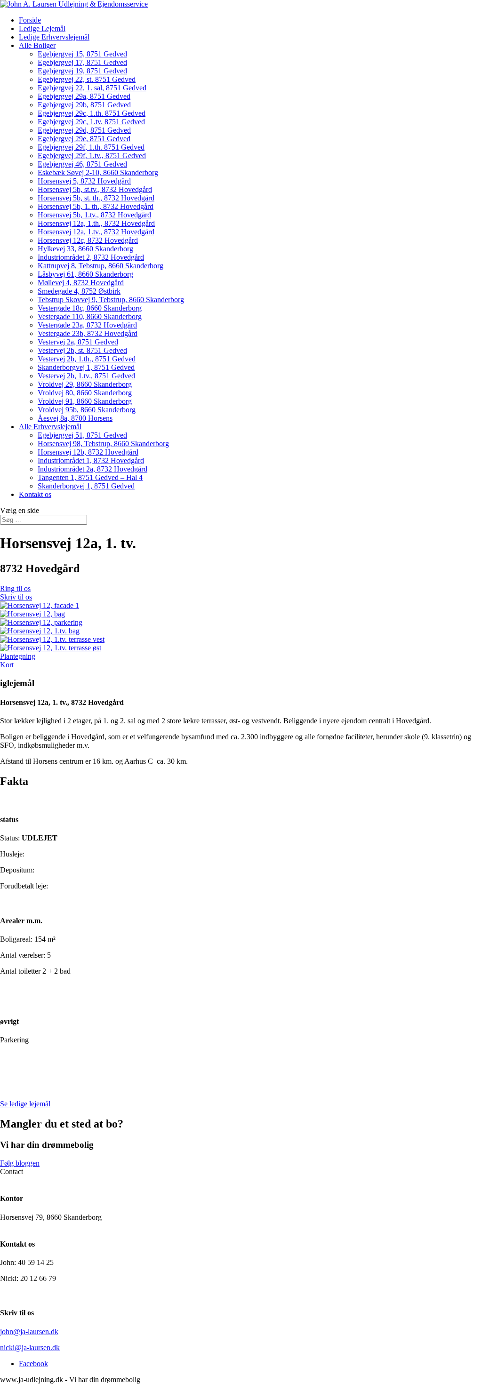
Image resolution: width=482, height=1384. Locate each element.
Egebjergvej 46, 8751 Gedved (82, 164)
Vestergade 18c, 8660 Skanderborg (90, 308)
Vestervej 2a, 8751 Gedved (78, 342)
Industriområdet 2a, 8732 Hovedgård (92, 469)
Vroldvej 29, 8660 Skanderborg (85, 384)
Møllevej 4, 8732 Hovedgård (81, 283)
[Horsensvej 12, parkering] (41, 622)
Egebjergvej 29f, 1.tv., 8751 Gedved (92, 156)
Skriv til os (16, 597)
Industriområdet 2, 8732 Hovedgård (91, 257)
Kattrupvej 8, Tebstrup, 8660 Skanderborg (100, 266)
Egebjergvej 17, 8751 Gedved (82, 62)
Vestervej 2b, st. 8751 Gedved (82, 350)
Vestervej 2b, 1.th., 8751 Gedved (87, 359)
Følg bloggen (20, 1163)
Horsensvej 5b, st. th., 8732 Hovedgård (96, 198)
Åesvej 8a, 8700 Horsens (75, 418)
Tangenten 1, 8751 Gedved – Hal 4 (90, 477)
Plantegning (17, 656)
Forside (30, 20)
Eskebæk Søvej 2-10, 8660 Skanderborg (98, 172)
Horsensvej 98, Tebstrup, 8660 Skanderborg (103, 444)
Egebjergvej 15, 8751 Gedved (82, 54)
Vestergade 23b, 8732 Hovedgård (87, 333)
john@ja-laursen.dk (29, 1332)
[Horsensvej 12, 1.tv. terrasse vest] (52, 639)
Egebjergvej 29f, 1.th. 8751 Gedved (91, 147)
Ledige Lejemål (42, 28)
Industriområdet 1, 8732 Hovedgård (91, 460)
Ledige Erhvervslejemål (54, 37)
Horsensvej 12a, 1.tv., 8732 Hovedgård (96, 232)
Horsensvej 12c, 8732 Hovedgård (88, 240)
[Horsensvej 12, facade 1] (39, 605)
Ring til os (15, 588)
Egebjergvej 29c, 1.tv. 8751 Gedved (91, 122)
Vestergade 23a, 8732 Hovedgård (87, 325)
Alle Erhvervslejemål (50, 427)
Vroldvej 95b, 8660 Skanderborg (87, 410)
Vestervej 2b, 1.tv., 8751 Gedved (86, 376)
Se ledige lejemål (25, 1104)
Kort (7, 665)
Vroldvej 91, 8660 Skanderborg (85, 401)
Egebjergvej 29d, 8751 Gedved (84, 130)
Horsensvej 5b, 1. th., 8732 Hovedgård (95, 206)
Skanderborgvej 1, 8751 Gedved (86, 367)
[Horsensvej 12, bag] (32, 614)
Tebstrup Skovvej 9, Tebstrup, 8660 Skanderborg (111, 300)
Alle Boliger (37, 45)
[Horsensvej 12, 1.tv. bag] (40, 631)
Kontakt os (35, 494)
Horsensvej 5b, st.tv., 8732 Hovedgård (95, 189)
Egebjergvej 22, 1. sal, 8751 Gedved (92, 88)
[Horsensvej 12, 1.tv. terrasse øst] (50, 648)
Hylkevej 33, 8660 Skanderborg (85, 249)
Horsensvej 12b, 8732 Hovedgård (88, 452)
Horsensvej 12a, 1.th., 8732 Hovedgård (96, 223)
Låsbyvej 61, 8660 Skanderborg (85, 274)
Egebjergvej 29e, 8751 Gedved (84, 139)
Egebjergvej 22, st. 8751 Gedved (87, 79)
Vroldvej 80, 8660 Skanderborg (85, 393)
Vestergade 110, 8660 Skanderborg (90, 316)
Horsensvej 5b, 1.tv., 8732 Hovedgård (94, 215)
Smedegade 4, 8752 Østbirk (79, 291)
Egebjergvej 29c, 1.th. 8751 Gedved (91, 113)
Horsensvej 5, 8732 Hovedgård (84, 181)
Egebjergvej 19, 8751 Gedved (82, 71)
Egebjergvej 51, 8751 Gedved (82, 435)
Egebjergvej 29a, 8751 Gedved (84, 96)
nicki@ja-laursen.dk (30, 1348)
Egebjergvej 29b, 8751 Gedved (84, 105)
